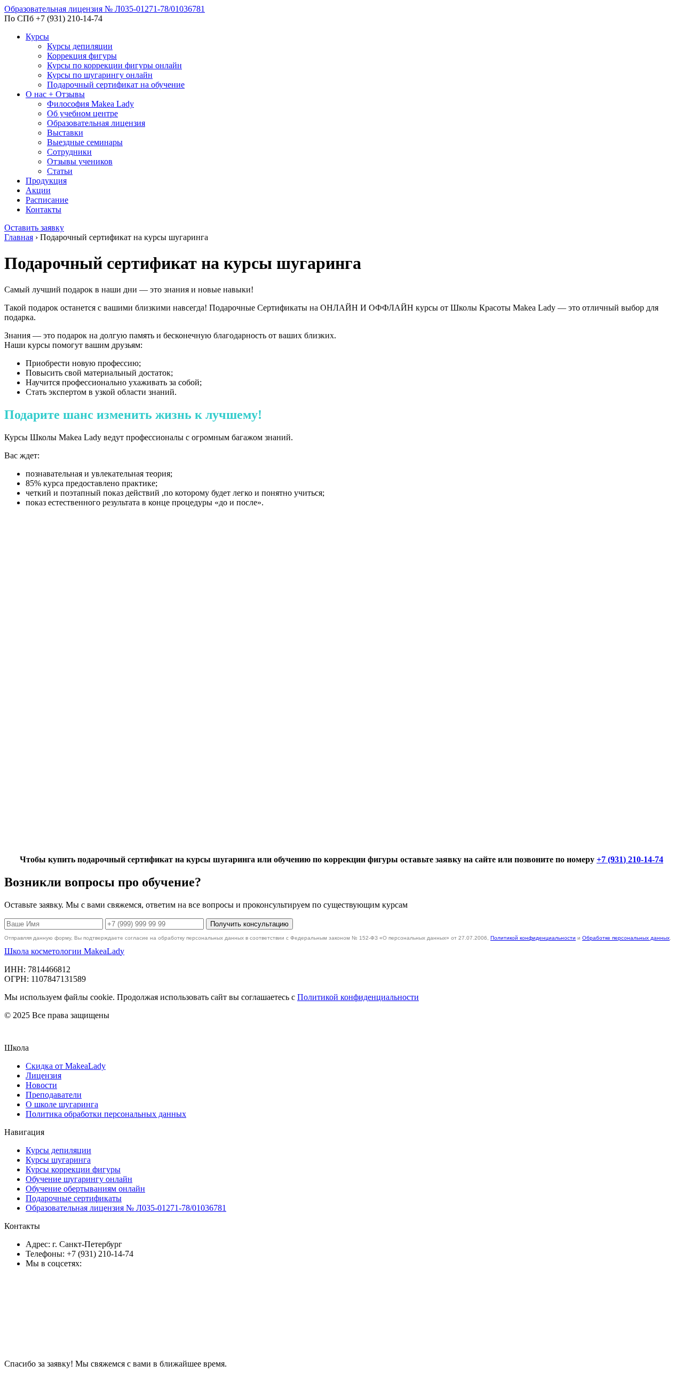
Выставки (65, 132)
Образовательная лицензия (96, 123)
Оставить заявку (34, 227)
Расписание (47, 199)
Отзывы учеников (80, 161)
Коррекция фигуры (82, 55)
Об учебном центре (82, 113)
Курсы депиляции (80, 46)
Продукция (46, 180)
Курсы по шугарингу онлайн (100, 75)
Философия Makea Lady (90, 103)
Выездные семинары (85, 142)
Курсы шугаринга (58, 1159)
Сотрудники (69, 151)
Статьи (60, 171)
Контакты (43, 209)
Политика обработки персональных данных (106, 1113)
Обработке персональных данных (626, 938)
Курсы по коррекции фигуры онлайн (114, 65)
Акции (38, 190)
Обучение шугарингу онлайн (79, 1179)
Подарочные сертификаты (74, 1198)
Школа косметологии (64, 951)
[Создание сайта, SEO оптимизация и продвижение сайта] (84, 1033)
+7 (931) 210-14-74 (630, 859)
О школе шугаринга (62, 1104)
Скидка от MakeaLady (66, 1065)
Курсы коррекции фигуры (73, 1169)
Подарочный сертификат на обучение (116, 84)
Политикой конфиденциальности (533, 938)
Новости (41, 1085)
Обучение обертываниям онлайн (85, 1188)
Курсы (37, 36)
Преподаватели (54, 1094)
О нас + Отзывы (55, 94)
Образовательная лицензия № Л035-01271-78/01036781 (104, 8)
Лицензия (43, 1075)
